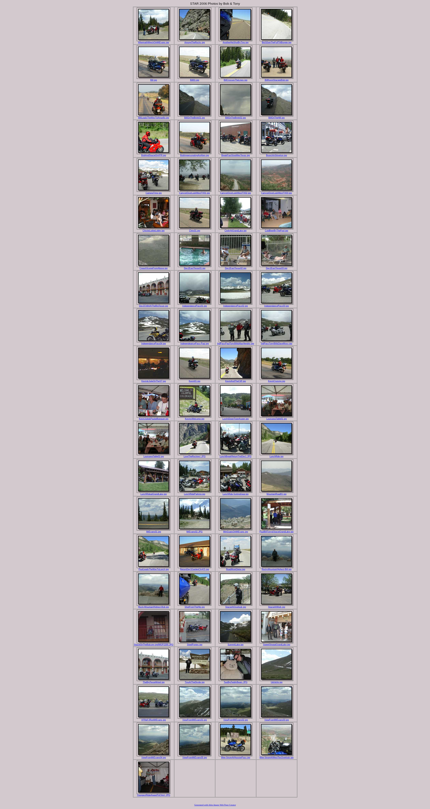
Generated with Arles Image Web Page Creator (215, 805)
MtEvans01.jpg (153, 531)
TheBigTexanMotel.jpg (153, 682)
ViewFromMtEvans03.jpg (276, 720)
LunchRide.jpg (276, 456)
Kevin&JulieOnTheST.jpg (153, 381)
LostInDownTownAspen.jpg (235, 419)
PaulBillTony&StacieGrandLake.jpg (276, 531)
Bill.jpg (153, 80)
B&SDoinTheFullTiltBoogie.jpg (276, 42)
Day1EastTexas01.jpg (194, 268)
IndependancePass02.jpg (235, 306)
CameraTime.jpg (154, 193)
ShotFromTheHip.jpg (195, 607)
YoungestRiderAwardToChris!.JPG (153, 795)
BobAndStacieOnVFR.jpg (153, 155)
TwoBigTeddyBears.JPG (235, 682)
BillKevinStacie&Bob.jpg (276, 80)
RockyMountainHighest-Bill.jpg (276, 569)
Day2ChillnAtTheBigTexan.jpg (153, 306)
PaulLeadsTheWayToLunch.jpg (154, 569)
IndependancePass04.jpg (153, 343)
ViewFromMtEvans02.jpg (235, 720)
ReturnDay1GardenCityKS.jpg (194, 569)
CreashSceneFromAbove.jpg (153, 268)
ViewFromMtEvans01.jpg (194, 720)
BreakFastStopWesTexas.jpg (235, 155)
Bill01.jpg (194, 80)
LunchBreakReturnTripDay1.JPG (235, 456)
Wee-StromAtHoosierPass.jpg (235, 757)
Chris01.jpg (194, 230)
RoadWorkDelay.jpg (235, 569)
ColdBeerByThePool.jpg (276, 230)
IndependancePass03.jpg (276, 306)
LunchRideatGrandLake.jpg (153, 494)
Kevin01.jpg (194, 381)
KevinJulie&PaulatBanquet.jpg (153, 419)
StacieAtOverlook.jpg (235, 607)
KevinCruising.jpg (276, 381)
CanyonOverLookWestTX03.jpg (276, 193)
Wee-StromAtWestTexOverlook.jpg (276, 757)
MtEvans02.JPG (194, 531)
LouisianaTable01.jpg (276, 419)
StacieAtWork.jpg (276, 607)
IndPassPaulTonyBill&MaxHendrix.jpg (235, 343)
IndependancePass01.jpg (194, 306)
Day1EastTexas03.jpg (276, 268)
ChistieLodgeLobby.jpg (153, 230)
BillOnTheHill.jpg (276, 117)
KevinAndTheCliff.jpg (235, 381)
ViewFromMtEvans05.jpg (194, 757)
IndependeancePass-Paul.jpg (194, 343)
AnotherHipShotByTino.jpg (235, 42)
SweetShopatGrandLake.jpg (276, 644)
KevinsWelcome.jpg (194, 419)
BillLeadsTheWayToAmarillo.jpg (153, 117)
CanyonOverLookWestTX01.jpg (194, 193)
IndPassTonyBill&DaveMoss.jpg (276, 343)
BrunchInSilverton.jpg (276, 155)
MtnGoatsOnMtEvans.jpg (235, 531)
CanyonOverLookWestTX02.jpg (235, 193)
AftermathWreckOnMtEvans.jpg (153, 42)
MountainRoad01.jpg (276, 494)
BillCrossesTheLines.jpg (235, 80)
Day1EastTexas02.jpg (235, 268)
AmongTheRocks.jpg (194, 42)
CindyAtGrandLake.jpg (235, 230)
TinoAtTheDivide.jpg (194, 682)
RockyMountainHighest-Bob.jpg (153, 607)
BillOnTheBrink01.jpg (194, 117)
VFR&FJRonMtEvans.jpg (153, 720)
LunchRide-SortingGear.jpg (235, 494)
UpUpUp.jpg (276, 682)
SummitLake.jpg (235, 644)
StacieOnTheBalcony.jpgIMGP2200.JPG (153, 644)
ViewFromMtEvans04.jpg (153, 757)
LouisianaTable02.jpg (153, 456)
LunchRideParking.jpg (194, 494)
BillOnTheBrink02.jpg (235, 117)
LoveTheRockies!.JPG (195, 456)
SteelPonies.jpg (194, 644)
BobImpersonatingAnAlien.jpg (194, 155)
